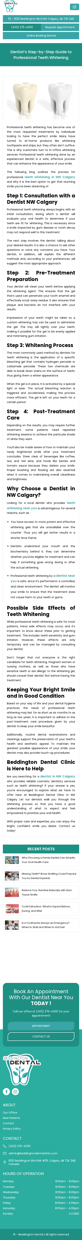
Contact (8, 1123)
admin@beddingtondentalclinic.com (33, 1153)
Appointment (41, 1026)
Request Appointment (60, 27)
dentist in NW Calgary (57, 776)
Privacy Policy (12, 1129)
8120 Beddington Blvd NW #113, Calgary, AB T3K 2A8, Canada (42, 1162)
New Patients (11, 1118)
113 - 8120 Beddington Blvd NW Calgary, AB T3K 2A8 (41, 19)
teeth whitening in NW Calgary (50, 177)
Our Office (10, 1113)
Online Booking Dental (41, 35)
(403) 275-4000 (22, 27)
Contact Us (41, 1036)
